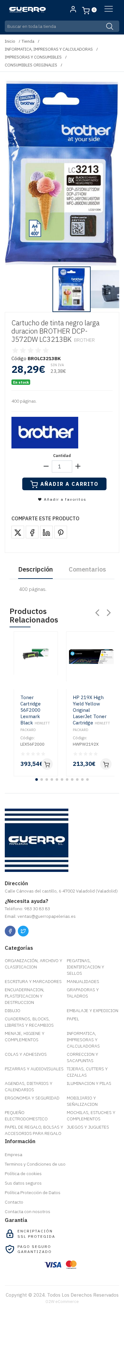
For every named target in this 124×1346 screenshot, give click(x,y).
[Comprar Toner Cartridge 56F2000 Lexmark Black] (47, 764)
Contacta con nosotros (27, 1211)
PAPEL (73, 1019)
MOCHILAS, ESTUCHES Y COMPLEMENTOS (91, 1116)
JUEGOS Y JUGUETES (88, 1127)
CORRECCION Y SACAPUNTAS (82, 1057)
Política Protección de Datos (32, 1192)
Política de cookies (23, 1173)
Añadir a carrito (69, 484)
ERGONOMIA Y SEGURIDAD (32, 1098)
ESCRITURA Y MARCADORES (33, 981)
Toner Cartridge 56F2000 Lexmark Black (35, 713)
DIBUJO (12, 1010)
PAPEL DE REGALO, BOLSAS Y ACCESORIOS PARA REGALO (34, 1130)
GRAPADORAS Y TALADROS (83, 993)
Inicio (10, 41)
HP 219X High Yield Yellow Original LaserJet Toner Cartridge (91, 713)
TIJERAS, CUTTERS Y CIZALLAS (87, 1072)
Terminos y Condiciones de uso (35, 1164)
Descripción (35, 569)
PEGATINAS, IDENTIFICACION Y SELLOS (85, 967)
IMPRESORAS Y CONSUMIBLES (33, 57)
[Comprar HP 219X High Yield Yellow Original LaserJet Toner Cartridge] (106, 764)
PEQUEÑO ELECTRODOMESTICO (26, 1116)
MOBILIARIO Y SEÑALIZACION (82, 1101)
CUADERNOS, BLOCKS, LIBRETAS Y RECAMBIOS (29, 1022)
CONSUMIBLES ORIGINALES (31, 65)
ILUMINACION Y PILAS (89, 1083)
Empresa (13, 1154)
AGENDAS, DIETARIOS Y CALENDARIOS (28, 1086)
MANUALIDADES (83, 981)
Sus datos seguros (23, 1183)
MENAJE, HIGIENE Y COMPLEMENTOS (25, 1036)
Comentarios (87, 569)
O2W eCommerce (62, 1301)
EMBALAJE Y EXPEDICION (92, 1010)
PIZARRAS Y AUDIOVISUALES (34, 1069)
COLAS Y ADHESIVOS (26, 1054)
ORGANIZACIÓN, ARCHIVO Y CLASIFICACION (33, 964)
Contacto (14, 1202)
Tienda (28, 41)
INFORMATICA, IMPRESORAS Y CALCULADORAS (49, 49)
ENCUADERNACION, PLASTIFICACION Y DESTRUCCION (25, 996)
